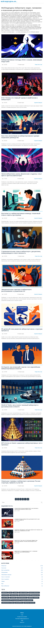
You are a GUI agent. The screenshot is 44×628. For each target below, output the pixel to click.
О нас (22, 614)
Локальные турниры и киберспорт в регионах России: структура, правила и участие (21, 482)
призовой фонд (19, 602)
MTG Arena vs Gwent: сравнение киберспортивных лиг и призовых (21, 444)
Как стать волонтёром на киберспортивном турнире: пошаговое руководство (20, 136)
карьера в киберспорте (34, 592)
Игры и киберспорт (22, 585)
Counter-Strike (5, 597)
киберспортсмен (35, 595)
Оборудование (22, 572)
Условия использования (22, 616)
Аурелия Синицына (38, 102)
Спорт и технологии (22, 576)
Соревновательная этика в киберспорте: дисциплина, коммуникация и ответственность (21, 252)
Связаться (22, 622)
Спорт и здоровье (22, 579)
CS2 (8, 595)
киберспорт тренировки (33, 597)
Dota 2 (10, 592)
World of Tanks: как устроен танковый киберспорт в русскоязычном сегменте (19, 406)
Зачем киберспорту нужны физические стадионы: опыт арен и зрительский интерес (21, 174)
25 (27, 499)
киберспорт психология (29, 602)
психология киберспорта (24, 595)
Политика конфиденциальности (22, 618)
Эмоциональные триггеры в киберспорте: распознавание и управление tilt (16, 290)
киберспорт (4, 592)
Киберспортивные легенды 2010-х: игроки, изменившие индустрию (21, 60)
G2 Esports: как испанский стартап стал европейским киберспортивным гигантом (20, 368)
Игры (22, 583)
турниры (15, 592)
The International (15, 600)
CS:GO (3, 595)
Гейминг (22, 581)
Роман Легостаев (38, 64)
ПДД (22, 620)
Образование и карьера (22, 574)
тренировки (12, 597)
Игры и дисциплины (22, 570)
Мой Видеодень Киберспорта (9, 1)
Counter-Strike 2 (14, 595)
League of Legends (23, 592)
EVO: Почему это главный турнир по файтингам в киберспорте (19, 98)
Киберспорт (22, 565)
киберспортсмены (6, 600)
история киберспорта (21, 597)
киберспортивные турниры (8, 602)
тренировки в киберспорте (26, 600)
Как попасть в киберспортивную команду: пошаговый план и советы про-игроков (20, 214)
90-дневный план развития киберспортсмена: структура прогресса (21, 330)
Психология (22, 567)
